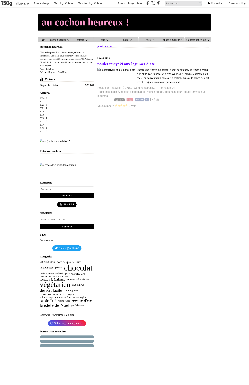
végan (71, 294)
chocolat (78, 267)
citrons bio (78, 273)
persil (67, 274)
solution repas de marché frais (55, 297)
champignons (71, 290)
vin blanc (44, 262)
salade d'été (48, 301)
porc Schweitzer (77, 305)
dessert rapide (79, 297)
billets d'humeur (171, 39)
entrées (80, 39)
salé (103, 39)
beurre (56, 276)
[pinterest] (159, 3)
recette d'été (82, 301)
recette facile (64, 301)
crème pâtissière (83, 279)
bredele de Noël (54, 305)
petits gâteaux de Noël (52, 273)
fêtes (148, 39)
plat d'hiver (78, 284)
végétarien (55, 284)
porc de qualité (66, 262)
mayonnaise (45, 276)
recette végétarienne (52, 279)
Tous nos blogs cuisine (130, 3)
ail (64, 294)
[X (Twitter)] (153, 3)
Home (43, 38)
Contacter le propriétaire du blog (57, 314)
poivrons (58, 268)
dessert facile (51, 290)
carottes (64, 276)
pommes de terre (50, 294)
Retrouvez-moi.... (48, 240)
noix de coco (47, 267)
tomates (71, 279)
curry (78, 262)
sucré (125, 39)
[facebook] (148, 3)
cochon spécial (58, 39)
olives (52, 262)
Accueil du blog (47, 69)
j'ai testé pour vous (196, 39)
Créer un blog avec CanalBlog (54, 72)
